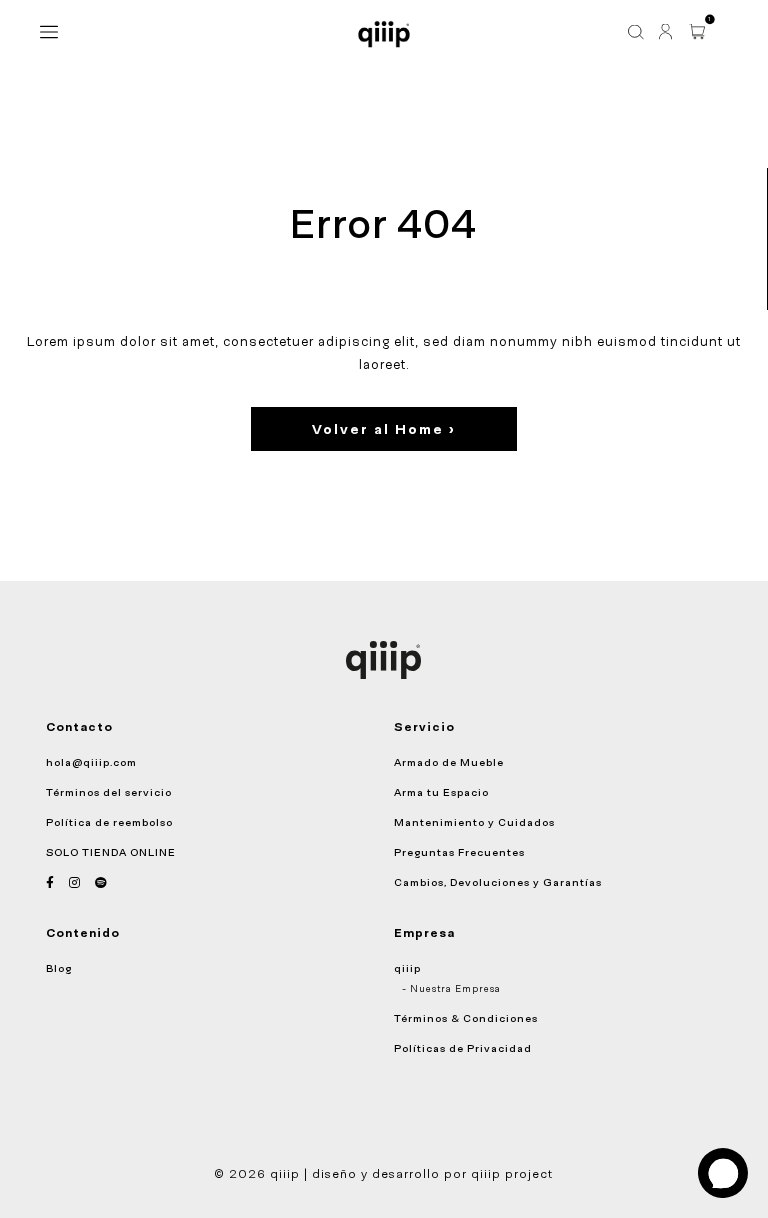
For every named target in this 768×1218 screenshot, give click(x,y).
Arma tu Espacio (441, 792)
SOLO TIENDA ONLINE (111, 852)
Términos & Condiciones (466, 1018)
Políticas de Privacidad (463, 1048)
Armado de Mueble (449, 762)
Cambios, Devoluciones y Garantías (498, 882)
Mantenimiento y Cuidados (474, 822)
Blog (59, 968)
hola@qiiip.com (91, 762)
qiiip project (512, 1174)
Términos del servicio (109, 792)
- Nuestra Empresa (451, 989)
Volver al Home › (384, 429)
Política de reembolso (109, 822)
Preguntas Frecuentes (459, 852)
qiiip (407, 968)
